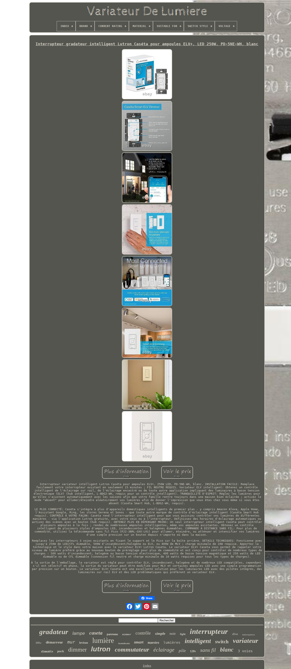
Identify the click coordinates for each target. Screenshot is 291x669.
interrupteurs (248, 634)
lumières (171, 643)
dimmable (47, 651)
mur (71, 642)
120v (193, 651)
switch (222, 641)
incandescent (124, 643)
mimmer (126, 634)
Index (147, 665)
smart (138, 642)
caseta (95, 633)
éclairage (163, 650)
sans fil (208, 650)
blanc (226, 649)
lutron (101, 649)
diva (235, 634)
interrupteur (209, 631)
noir (173, 633)
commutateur (132, 649)
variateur (245, 640)
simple (160, 633)
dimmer (77, 649)
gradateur (53, 632)
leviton (83, 642)
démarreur (54, 642)
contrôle (143, 633)
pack (60, 651)
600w (39, 642)
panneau (112, 634)
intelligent (198, 640)
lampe (78, 633)
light (183, 634)
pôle (182, 650)
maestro (153, 642)
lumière (103, 640)
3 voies (245, 651)
